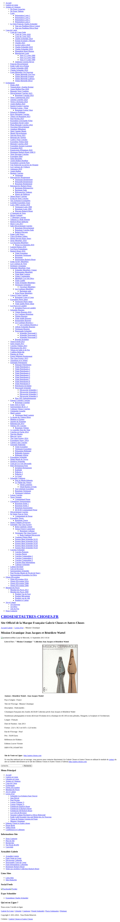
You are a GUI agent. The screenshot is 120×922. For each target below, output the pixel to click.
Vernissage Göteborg (22, 493)
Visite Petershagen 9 (22, 384)
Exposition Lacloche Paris (20, 163)
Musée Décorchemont (18, 133)
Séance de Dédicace (22, 194)
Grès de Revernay (17, 569)
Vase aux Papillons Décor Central (27, 26)
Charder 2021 (20, 43)
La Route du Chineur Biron (20, 417)
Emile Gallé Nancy (17, 234)
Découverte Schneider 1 (29, 390)
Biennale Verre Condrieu (19, 91)
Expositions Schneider (18, 457)
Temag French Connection (25, 529)
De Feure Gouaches (17, 9)
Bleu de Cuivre (16, 436)
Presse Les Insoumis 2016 (24, 245)
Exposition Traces (17, 518)
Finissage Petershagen (23, 365)
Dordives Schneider (17, 461)
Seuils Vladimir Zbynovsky (20, 522)
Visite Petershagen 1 (22, 367)
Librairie (18, 911)
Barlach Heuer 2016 (17, 251)
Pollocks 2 (19, 474)
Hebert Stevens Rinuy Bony (20, 238)
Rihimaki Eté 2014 (17, 424)
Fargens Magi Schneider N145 (26, 544)
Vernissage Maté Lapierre (24, 415)
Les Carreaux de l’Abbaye (20, 167)
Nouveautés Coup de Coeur (16, 862)
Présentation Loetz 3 (22, 20)
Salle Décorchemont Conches (21, 226)
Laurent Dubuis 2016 (18, 247)
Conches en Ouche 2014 (19, 432)
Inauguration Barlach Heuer (25, 260)
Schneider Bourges (17, 310)
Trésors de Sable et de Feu (20, 350)
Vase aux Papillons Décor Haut (26, 28)
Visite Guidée (20, 281)
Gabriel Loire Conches (18, 443)
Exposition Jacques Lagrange (21, 146)
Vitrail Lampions (26, 485)
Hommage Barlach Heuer (15, 867)
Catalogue (26, 911)
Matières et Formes (17, 419)
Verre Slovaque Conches (19, 154)
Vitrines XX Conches (18, 426)
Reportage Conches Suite (24, 230)
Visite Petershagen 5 (22, 375)
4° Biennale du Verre (18, 213)
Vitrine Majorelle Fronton (24, 76)
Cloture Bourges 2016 (23, 312)
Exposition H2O (16, 148)
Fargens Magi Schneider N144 (26, 546)
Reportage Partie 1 (22, 504)
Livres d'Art (19, 628)
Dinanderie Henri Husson (24, 51)
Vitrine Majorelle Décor (24, 81)
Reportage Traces (21, 520)
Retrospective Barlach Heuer (21, 186)
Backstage (19, 257)
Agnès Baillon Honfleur (19, 161)
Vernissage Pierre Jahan (23, 302)
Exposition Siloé (16, 156)
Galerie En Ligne (7, 911)
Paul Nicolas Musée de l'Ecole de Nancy (25, 573)
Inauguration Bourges (23, 321)
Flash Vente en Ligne (13, 858)
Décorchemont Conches (19, 512)
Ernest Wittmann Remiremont (21, 356)
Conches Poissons (21, 552)
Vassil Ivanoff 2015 (17, 342)
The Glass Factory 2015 (19, 358)
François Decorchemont (19, 64)
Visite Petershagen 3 (22, 371)
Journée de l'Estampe (18, 421)
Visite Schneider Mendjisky (25, 283)
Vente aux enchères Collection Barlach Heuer (22, 869)
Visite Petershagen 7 (22, 379)
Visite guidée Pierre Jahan (24, 304)
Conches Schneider (17, 550)
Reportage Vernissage (23, 255)
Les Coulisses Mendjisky (24, 289)
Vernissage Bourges (22, 329)
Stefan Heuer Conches (18, 196)
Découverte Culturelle (14, 860)
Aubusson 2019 (16, 169)
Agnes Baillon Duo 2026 (19, 89)
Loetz (12, 13)
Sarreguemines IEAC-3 (19, 407)
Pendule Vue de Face (23, 594)
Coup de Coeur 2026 (23, 34)
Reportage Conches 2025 (24, 95)
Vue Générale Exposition (24, 489)
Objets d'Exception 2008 (19, 583)
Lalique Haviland (16, 567)
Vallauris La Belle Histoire (20, 220)
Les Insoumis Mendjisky (19, 243)
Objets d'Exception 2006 (19, 586)
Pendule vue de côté (22, 598)
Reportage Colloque (27, 531)
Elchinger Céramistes (18, 266)
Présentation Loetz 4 (22, 22)
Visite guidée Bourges (23, 318)
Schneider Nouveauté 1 (28, 333)
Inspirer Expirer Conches (19, 106)
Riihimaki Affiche (21, 455)
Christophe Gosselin (17, 411)
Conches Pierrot (21, 554)
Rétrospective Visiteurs (23, 192)
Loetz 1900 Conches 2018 (20, 205)
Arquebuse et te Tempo (19, 360)
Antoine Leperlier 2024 (19, 100)
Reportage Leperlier (22, 403)
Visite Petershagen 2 (22, 369)
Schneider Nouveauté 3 (28, 337)
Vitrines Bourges (21, 316)
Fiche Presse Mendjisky (24, 293)
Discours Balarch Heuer (24, 211)
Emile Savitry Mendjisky (19, 262)
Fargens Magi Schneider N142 (26, 541)
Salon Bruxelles (16, 159)
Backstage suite (25, 291)
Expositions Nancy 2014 (19, 440)
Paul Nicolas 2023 (17, 119)
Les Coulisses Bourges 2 (29, 325)
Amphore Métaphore (18, 129)
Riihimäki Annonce (22, 453)
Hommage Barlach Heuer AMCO (22, 152)
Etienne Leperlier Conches (20, 400)
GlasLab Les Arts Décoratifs (20, 464)
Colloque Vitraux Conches (20, 409)
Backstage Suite (21, 190)
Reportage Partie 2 (22, 506)
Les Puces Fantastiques (18, 249)
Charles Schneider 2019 (24, 47)
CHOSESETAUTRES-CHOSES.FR (29, 616)
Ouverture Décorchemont (19, 127)
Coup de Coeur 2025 (23, 37)
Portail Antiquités (37, 911)
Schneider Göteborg (17, 478)
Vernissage (19, 175)
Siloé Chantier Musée (18, 131)
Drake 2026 (14, 85)
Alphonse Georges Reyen (24, 62)
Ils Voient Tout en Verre (19, 514)
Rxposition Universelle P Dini (21, 121)
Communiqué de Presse (23, 516)
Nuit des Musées (16, 434)
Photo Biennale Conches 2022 (21, 125)
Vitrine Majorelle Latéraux (25, 79)
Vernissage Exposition (23, 449)
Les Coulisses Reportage (24, 314)
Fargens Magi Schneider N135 (26, 539)
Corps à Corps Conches (19, 295)
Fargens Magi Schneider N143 (26, 548)
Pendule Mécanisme (22, 596)
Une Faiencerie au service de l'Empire (24, 165)
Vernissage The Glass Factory (26, 533)
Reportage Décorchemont (24, 228)
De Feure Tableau (17, 11)
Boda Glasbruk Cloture (23, 527)
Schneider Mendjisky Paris (20, 268)
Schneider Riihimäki (17, 445)
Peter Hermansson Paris (19, 466)
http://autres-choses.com (32, 756)
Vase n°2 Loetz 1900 (27, 58)
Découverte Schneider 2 (29, 392)
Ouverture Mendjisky (28, 287)
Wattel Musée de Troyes (19, 459)
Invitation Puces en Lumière (25, 308)
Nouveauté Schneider (23, 388)
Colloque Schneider (22, 565)
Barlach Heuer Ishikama (19, 222)
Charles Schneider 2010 (19, 70)
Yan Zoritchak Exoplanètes (20, 201)
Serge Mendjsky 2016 (18, 241)
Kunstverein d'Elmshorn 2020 (21, 150)
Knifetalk (18, 470)
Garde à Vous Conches (18, 140)
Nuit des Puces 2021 (18, 135)
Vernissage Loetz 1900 (23, 207)
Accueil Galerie (7, 628)
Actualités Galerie (12, 856)
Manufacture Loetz (22, 53)
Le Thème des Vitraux (23, 482)
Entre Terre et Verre (17, 405)
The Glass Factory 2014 (19, 438)
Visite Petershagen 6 (22, 377)
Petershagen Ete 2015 (18, 348)
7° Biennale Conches (18, 217)
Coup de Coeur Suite (18, 32)
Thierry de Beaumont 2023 (20, 116)
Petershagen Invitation (23, 386)
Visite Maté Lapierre (22, 274)
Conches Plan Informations (25, 562)
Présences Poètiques (17, 112)
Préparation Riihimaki (23, 451)
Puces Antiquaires (52, 911)
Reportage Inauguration (23, 508)
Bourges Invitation (22, 339)
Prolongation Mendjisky (24, 272)
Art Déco (13, 607)
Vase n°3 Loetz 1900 (27, 60)
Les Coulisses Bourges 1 (24, 323)
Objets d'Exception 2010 (19, 581)
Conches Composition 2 (24, 558)
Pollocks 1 (19, 472)
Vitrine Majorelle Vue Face (25, 74)
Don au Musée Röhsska (24, 480)
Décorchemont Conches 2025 (21, 93)
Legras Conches (16, 495)
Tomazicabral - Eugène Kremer (22, 87)
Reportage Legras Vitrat (24, 110)
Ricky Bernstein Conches (19, 114)
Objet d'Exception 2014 (19, 579)
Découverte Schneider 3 (29, 394)
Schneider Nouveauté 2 (28, 335)
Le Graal (18, 476)
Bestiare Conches (16, 173)
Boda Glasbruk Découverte (30, 535)
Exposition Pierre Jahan (19, 299)
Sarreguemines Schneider (19, 571)
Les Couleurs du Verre (18, 264)
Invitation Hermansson (23, 468)
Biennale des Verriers (18, 137)
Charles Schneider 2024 (24, 39)
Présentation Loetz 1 (22, 15)
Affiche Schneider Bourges (25, 327)
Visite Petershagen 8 (22, 382)
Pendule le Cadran (22, 600)
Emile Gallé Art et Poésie (19, 66)
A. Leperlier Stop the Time (20, 430)
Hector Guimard (16, 215)
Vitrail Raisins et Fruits (28, 487)
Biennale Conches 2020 (19, 144)
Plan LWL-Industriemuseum (25, 398)
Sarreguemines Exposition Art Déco (23, 575)
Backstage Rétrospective (24, 188)
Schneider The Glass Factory (21, 525)
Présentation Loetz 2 (22, 18)
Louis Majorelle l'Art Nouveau (21, 72)
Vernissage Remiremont (24, 180)
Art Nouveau (15, 605)
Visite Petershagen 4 (22, 373)
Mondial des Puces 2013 (19, 590)
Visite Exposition (21, 253)
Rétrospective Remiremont (20, 177)
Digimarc (63, 911)
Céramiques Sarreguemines (20, 501)
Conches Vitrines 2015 (18, 346)
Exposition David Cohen (19, 123)
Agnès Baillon (15, 171)
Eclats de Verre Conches (19, 198)
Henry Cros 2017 (16, 224)
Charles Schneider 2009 (19, 68)
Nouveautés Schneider (23, 331)
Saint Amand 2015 (17, 344)
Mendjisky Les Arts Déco (24, 278)
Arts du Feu (14, 609)
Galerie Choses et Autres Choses (21, 919)
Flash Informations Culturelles (17, 865)
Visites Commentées (22, 276)
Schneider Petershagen (18, 363)
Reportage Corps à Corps (24, 297)
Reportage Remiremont (23, 184)
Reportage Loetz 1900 (23, 209)
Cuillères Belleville (17, 352)
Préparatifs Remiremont (23, 182)
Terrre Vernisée (16, 497)
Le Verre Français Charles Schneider (23, 24)
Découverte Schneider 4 (29, 396)
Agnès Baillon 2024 (17, 104)
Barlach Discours (21, 232)
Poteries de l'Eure (16, 354)
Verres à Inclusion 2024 (19, 102)
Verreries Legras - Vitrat (19, 108)
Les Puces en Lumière (18, 306)
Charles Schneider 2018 (24, 49)
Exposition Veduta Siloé (19, 142)
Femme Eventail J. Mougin (25, 41)
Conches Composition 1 (24, 556)
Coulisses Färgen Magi (23, 537)
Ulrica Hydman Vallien (18, 236)
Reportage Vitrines (22, 428)
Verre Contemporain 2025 (20, 98)
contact (111, 759)
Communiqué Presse (22, 499)
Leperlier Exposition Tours (20, 203)
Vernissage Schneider (23, 285)
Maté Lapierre (15, 413)
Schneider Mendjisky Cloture (26, 270)
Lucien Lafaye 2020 (22, 45)
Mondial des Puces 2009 (19, 592)
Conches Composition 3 (24, 560)
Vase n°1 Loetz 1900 (27, 55)
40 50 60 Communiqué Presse (26, 510)
